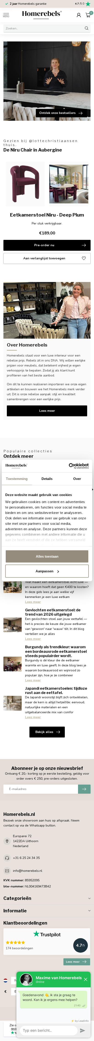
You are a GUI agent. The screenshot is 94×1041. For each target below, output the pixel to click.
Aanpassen (44, 571)
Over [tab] (77, 478)
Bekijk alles (44, 732)
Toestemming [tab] (17, 478)
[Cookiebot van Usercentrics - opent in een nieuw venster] (69, 466)
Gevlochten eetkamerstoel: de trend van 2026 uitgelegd (53, 612)
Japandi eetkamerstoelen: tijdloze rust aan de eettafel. (56, 690)
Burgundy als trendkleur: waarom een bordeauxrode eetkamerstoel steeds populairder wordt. (56, 651)
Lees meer (47, 411)
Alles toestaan (47, 556)
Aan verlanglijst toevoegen (44, 258)
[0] (88, 14)
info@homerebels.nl (27, 871)
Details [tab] (47, 478)
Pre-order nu (44, 245)
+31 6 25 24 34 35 (26, 858)
